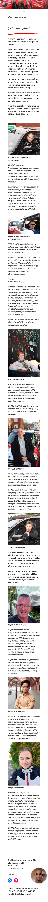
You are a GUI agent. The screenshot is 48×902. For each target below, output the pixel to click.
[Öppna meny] (24, 11)
